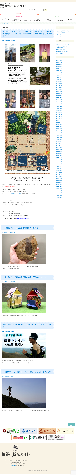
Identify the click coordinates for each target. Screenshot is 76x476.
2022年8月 (59, 149)
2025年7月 (59, 85)
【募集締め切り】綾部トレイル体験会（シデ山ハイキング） (27, 372)
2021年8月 (59, 172)
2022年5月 (59, 155)
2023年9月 (59, 124)
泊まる (57, 16)
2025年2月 (59, 95)
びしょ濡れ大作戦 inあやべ (63, 51)
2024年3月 (59, 114)
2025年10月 (59, 79)
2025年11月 (59, 77)
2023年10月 (59, 122)
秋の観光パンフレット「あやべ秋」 (65, 44)
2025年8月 (59, 83)
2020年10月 (59, 192)
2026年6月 (59, 64)
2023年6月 (59, 130)
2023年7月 (59, 128)
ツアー (57, 13)
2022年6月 (59, 153)
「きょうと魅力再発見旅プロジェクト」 (12, 193)
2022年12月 (59, 141)
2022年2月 (59, 161)
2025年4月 (59, 91)
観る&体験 (19, 13)
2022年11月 (59, 143)
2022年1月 (59, 163)
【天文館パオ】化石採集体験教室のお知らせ (21, 228)
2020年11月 (59, 190)
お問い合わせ (59, 20)
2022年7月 (59, 151)
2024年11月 (59, 99)
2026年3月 (59, 70)
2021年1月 (59, 186)
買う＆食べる (19, 16)
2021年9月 (59, 170)
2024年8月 (59, 105)
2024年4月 (59, 112)
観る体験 (16, 19)
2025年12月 (59, 75)
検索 (45, 9)
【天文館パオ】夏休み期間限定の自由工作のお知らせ (24, 277)
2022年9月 (59, 147)
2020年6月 (59, 197)
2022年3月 (59, 159)
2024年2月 (59, 116)
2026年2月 (59, 72)
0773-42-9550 (13, 465)
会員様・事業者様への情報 (63, 31)
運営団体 (48, 20)
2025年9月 (59, 81)
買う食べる (37, 19)
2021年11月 (59, 166)
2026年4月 (59, 68)
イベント (59, 19)
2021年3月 (59, 182)
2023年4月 (59, 134)
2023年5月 (59, 132)
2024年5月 (59, 110)
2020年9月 (59, 194)
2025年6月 (59, 87)
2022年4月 (59, 157)
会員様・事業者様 (61, 33)
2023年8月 (59, 126)
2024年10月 (59, 101)
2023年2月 (59, 137)
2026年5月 (59, 66)
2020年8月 (59, 195)
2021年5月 (59, 178)
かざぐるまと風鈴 (61, 49)
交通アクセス (37, 20)
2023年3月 (59, 135)
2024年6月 (59, 108)
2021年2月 (59, 184)
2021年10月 (59, 168)
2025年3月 (59, 93)
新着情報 (59, 34)
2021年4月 (59, 180)
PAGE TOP (71, 425)
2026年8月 (59, 60)
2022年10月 (59, 145)
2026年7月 (59, 62)
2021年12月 (59, 165)
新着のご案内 (27, 20)
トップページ (5, 19)
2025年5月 (59, 89)
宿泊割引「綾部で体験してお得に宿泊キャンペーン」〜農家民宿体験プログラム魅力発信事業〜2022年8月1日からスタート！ (27, 33)
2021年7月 (59, 174)
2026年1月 (59, 74)
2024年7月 (59, 106)
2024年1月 (59, 118)
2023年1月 (59, 139)
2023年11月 (59, 120)
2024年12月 (59, 97)
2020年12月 (59, 188)
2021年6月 (59, 176)
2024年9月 (59, 103)
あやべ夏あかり (60, 53)
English (70, 19)
